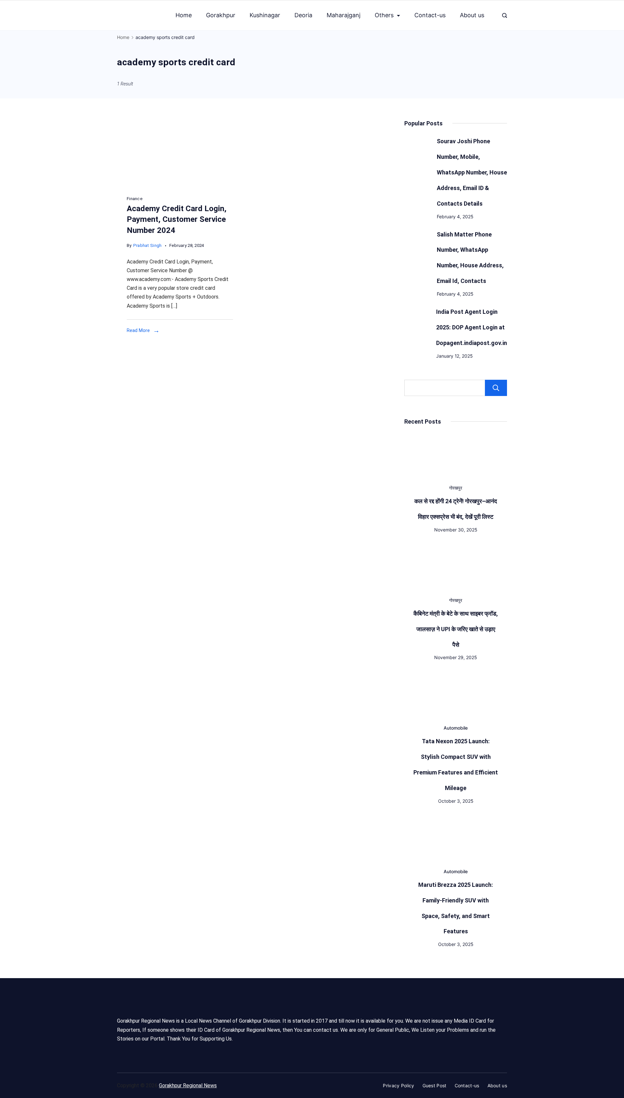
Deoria (303, 15)
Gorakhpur (220, 15)
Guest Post (434, 1085)
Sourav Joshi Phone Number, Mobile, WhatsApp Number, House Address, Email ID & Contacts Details (472, 172)
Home (184, 15)
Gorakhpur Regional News (188, 1085)
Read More (138, 330)
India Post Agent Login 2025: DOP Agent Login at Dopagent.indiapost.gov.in (471, 327)
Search (496, 388)
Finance (135, 198)
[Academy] (180, 187)
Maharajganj (343, 15)
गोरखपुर (455, 488)
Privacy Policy (398, 1085)
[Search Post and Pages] (504, 15)
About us (472, 15)
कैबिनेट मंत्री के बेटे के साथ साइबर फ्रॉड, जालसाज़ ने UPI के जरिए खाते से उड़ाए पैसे (455, 629)
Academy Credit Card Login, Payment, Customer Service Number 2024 (177, 219)
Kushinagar (265, 15)
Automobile (456, 728)
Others (384, 15)
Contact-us (430, 15)
